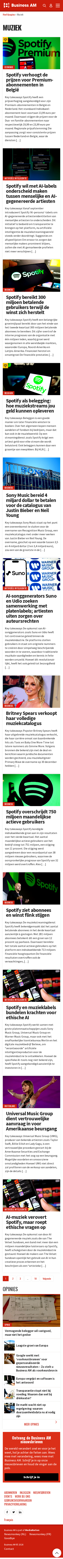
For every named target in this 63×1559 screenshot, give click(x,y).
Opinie (7, 1325)
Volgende (47, 1278)
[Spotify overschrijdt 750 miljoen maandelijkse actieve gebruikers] (31, 776)
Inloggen (25, 1493)
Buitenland (10, 1106)
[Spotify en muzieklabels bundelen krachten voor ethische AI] (31, 971)
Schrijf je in (31, 1477)
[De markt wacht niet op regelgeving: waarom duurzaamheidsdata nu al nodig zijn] (9, 1404)
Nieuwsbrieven (41, 1493)
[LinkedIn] (20, 1511)
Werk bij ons (22, 1496)
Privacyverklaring (15, 1504)
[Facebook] (7, 1511)
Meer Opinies (41, 1423)
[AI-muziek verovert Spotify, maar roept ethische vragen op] (31, 1181)
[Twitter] (14, 1511)
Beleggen (9, 393)
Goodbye (9, 1538)
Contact (9, 1548)
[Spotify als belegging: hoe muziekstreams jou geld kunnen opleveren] (31, 365)
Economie (9, 67)
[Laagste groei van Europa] (9, 1342)
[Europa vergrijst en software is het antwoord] (9, 1377)
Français (8, 1520)
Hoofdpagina (9, 14)
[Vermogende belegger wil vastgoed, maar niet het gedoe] (31, 1296)
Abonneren (10, 1493)
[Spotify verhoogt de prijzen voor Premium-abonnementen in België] (31, 39)
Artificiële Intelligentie (16, 178)
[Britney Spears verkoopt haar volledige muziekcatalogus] (31, 677)
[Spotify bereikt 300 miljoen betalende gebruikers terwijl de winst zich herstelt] (31, 261)
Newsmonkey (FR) (40, 1534)
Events (8, 1496)
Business (9, 289)
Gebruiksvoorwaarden (18, 1500)
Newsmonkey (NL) (15, 1534)
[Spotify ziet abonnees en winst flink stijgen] (31, 874)
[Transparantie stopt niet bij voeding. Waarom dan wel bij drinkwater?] (9, 1390)
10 (35, 1278)
